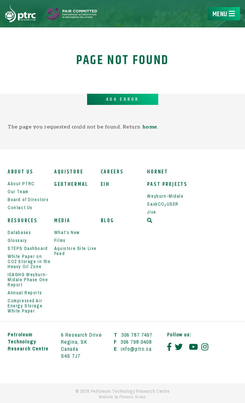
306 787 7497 (136, 334)
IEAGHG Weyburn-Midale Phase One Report (28, 279)
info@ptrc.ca (136, 348)
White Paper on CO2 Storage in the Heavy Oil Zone (29, 261)
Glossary (17, 240)
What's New (67, 232)
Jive (151, 212)
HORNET (157, 172)
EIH (105, 184)
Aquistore (68, 172)
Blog (107, 220)
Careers (112, 172)
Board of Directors (28, 199)
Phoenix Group (132, 396)
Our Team (18, 191)
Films (60, 240)
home (149, 127)
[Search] (150, 220)
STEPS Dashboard (28, 248)
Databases (19, 232)
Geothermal (71, 184)
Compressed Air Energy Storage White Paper (25, 305)
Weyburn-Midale (165, 196)
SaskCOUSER (163, 204)
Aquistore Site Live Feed (75, 251)
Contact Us (20, 207)
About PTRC (21, 183)
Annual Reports (25, 292)
